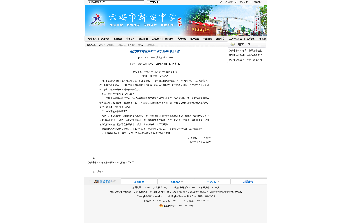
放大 (140, 63)
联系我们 (258, 2)
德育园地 (143, 38)
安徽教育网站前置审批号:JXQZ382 (225, 192)
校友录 (262, 38)
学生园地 (207, 38)
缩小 (150, 63)
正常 (145, 63)
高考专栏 (182, 38)
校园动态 (117, 38)
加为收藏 (228, 2)
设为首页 (243, 2)
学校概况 (105, 38)
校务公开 (130, 38)
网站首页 (92, 38)
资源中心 (220, 38)
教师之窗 (194, 38)
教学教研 (169, 38)
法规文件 (156, 38)
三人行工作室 (235, 38)
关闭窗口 (174, 63)
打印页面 (161, 63)
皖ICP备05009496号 (199, 192)
